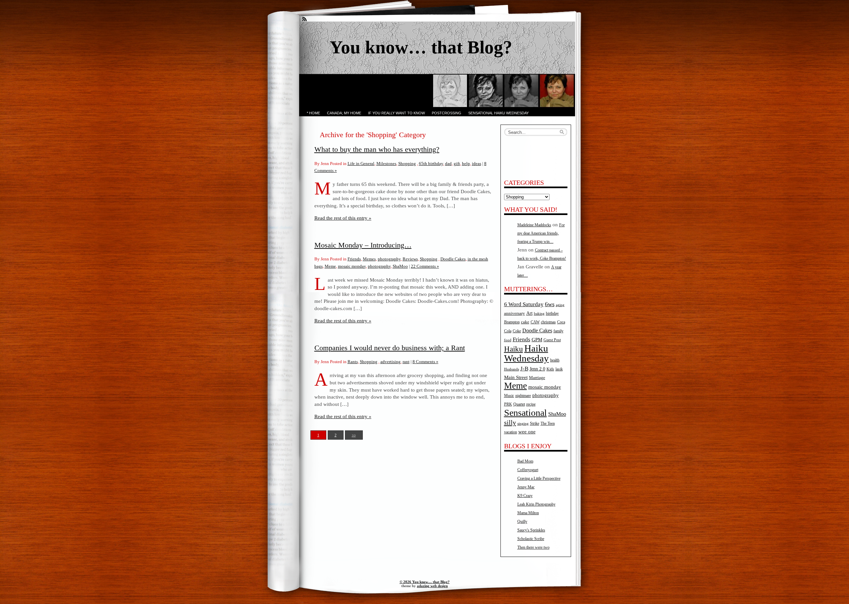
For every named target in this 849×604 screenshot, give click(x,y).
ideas (476, 163)
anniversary (514, 313)
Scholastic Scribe (530, 538)
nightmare (523, 396)
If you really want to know (396, 113)
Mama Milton (528, 513)
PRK (508, 404)
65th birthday (431, 163)
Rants (353, 361)
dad (448, 163)
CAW (535, 322)
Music (509, 396)
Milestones (386, 163)
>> (354, 435)
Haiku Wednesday (526, 353)
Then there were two (533, 547)
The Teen (548, 423)
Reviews (410, 258)
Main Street (516, 377)
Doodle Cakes (453, 258)
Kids (550, 369)
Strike (534, 423)
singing (523, 423)
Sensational (525, 413)
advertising (390, 361)
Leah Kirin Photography (536, 504)
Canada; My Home (344, 113)
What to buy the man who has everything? (376, 149)
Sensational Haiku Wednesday (498, 113)
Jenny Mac (526, 487)
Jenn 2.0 (537, 368)
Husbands (511, 369)
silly (510, 422)
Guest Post (552, 340)
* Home (313, 113)
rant (406, 361)
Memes (369, 258)
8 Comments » (425, 361)
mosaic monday (352, 266)
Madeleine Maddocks (534, 225)
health (554, 360)
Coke (517, 331)
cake (525, 321)
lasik (559, 369)
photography (389, 258)
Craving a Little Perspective (538, 478)
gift (457, 163)
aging (560, 305)
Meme (330, 266)
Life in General (361, 163)
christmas (548, 322)
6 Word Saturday (524, 304)
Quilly (522, 521)
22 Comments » (425, 266)
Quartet (519, 404)
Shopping (407, 163)
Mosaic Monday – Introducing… (363, 245)
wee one (527, 431)
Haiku (513, 349)
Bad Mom (525, 461)
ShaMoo (400, 266)
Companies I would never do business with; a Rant (389, 348)
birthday (552, 313)
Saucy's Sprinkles (531, 530)
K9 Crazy (525, 495)
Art (529, 313)
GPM (537, 339)
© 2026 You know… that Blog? (425, 582)
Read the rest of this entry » (342, 218)
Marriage (537, 377)
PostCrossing (446, 113)
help (466, 163)
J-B (524, 368)
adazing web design (432, 586)
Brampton (512, 322)
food (507, 340)
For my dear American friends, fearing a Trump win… (541, 233)
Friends (354, 258)
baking (539, 313)
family (558, 331)
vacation (510, 432)
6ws (550, 304)
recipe (531, 404)
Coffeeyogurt (527, 469)
